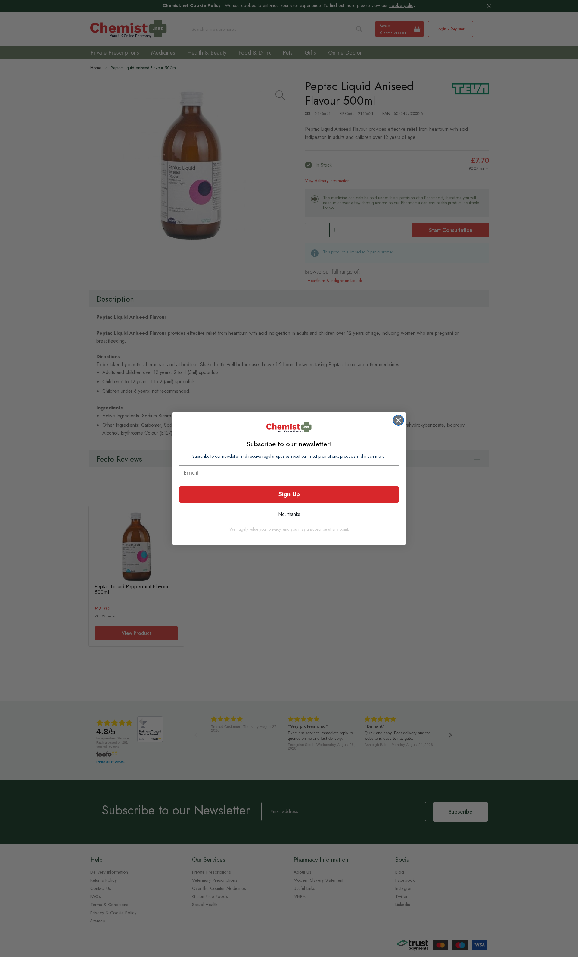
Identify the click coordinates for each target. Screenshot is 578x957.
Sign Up (289, 494)
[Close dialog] (398, 420)
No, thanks (289, 514)
